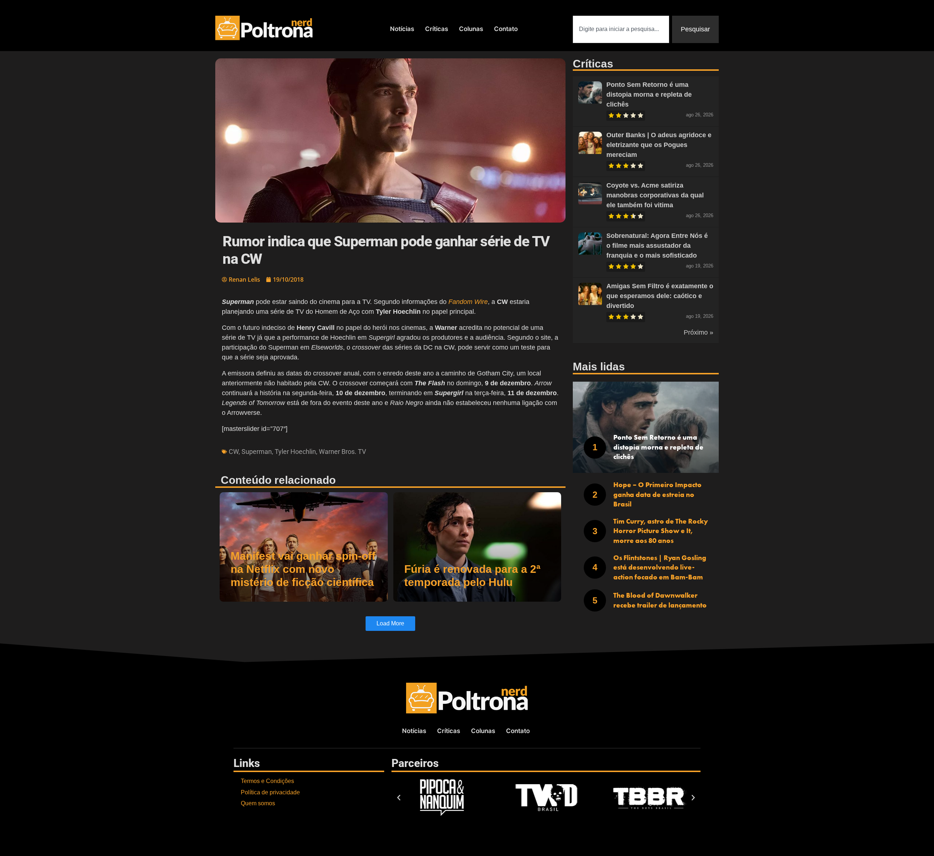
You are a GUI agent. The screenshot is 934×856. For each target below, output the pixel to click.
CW (234, 451)
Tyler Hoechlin (295, 451)
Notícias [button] (402, 28)
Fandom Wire (468, 301)
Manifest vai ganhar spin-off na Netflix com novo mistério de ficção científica (303, 569)
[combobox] (621, 29)
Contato (506, 28)
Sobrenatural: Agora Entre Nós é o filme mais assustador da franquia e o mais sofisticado (657, 245)
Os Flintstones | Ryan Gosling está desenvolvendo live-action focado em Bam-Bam (659, 567)
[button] (398, 797)
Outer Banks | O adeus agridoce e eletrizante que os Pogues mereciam (658, 144)
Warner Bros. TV (342, 451)
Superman (257, 451)
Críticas (436, 28)
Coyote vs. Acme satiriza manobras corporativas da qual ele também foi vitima (655, 195)
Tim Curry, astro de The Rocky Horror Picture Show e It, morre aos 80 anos (660, 531)
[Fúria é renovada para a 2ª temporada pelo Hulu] (477, 547)
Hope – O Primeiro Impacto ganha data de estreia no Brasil (657, 494)
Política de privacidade (270, 792)
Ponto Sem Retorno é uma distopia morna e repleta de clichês (649, 94)
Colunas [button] (471, 28)
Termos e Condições (267, 781)
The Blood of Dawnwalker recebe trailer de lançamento (660, 600)
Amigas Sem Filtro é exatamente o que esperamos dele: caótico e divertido (659, 295)
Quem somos (258, 803)
